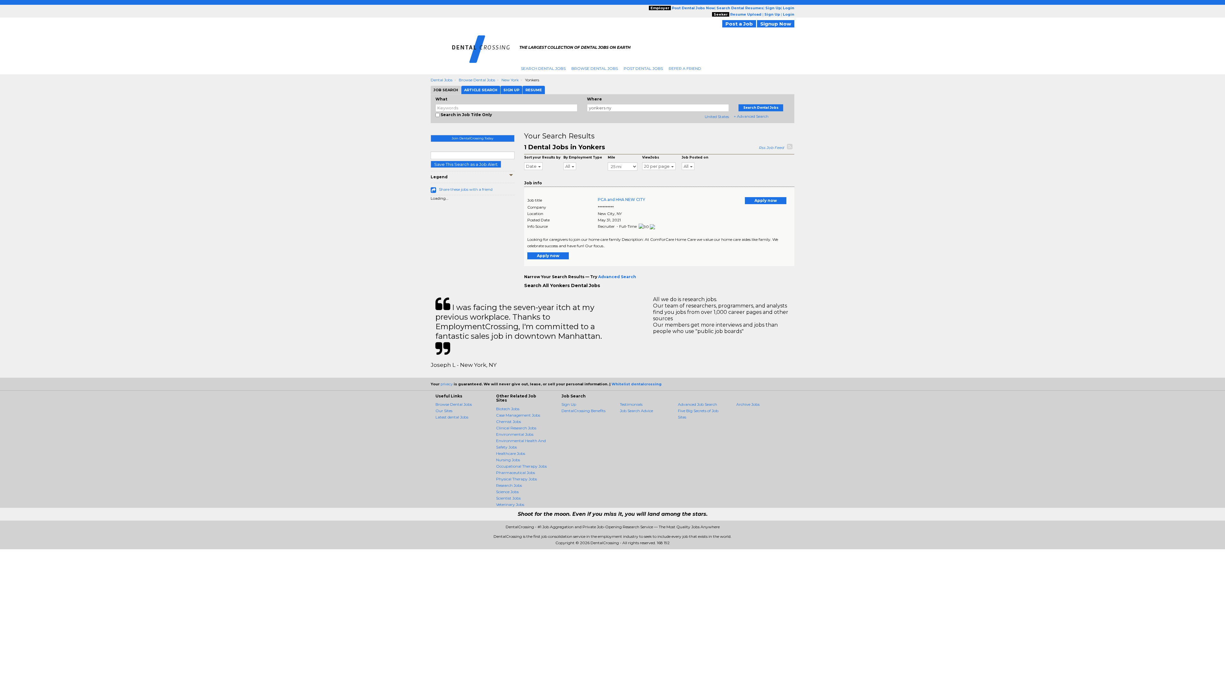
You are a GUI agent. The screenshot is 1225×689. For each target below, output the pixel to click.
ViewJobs (650, 157)
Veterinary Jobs (510, 504)
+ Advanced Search (751, 116)
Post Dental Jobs (643, 68)
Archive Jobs (748, 404)
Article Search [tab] (480, 90)
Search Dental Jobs (543, 68)
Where (594, 99)
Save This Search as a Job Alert (466, 164)
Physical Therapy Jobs (516, 479)
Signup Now (775, 24)
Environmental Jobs (514, 434)
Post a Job (739, 24)
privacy (447, 384)
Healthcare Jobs (510, 453)
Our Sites (443, 410)
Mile (611, 157)
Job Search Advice (636, 410)
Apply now (765, 200)
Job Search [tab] (446, 90)
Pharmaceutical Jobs (515, 472)
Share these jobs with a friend (466, 189)
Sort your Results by (542, 157)
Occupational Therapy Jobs (521, 466)
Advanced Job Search (697, 404)
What (441, 99)
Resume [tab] (533, 90)
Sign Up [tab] (511, 90)
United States (717, 116)
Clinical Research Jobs (516, 428)
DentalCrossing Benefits (583, 410)
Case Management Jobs (518, 415)
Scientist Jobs (508, 498)
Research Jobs (509, 485)
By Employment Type (582, 157)
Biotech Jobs (507, 408)
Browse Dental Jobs (594, 68)
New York (510, 80)
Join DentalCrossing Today (472, 138)
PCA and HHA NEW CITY (621, 199)
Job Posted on (695, 157)
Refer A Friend (685, 68)
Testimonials (631, 404)
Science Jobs (507, 491)
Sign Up (568, 404)
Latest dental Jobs (451, 417)
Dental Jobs (441, 80)
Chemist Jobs (508, 421)
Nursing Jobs (508, 459)
